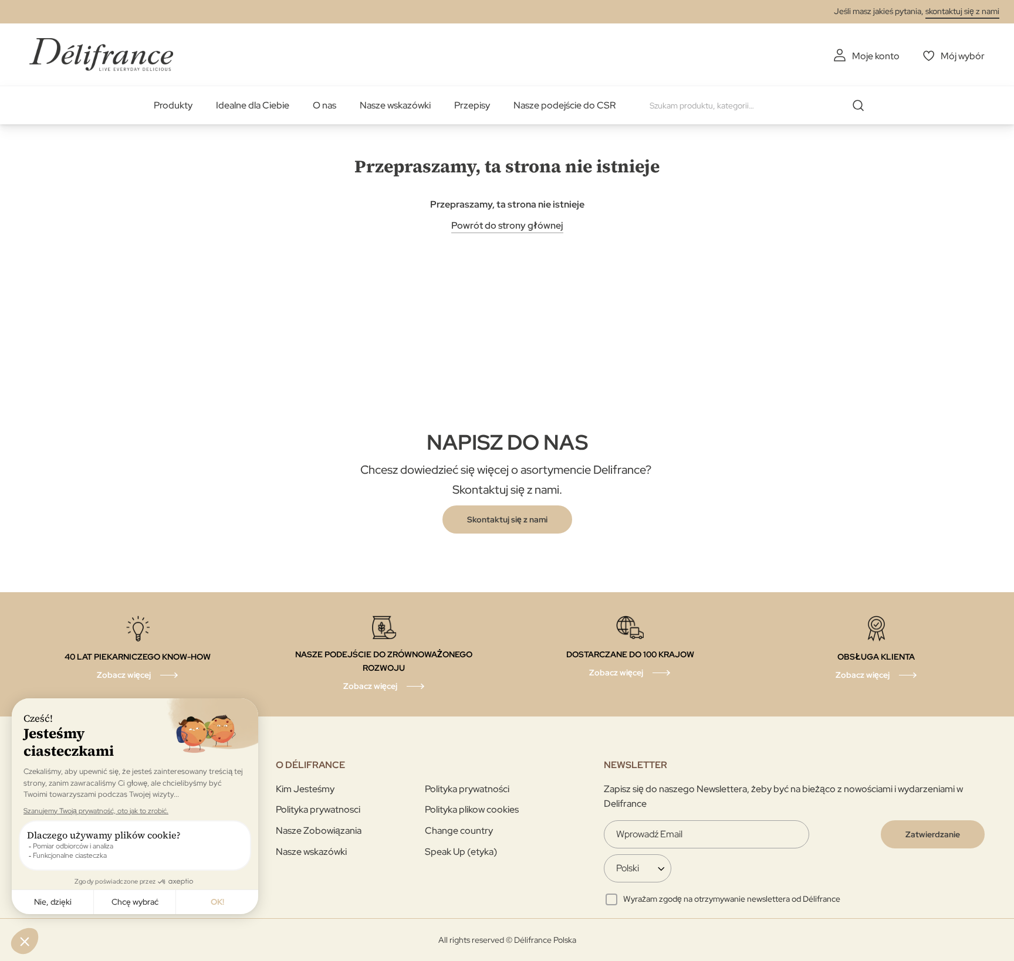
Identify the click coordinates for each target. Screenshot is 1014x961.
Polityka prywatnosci (318, 809)
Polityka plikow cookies (472, 809)
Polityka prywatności (467, 789)
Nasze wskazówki (395, 105)
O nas (324, 105)
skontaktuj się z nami (962, 11)
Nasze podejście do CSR (564, 105)
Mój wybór (963, 56)
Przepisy (472, 105)
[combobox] (761, 105)
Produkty (173, 105)
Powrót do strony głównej (507, 225)
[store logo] (101, 54)
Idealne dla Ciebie (252, 105)
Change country (459, 830)
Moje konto (876, 56)
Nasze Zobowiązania (318, 830)
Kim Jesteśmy (305, 789)
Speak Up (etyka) (461, 851)
